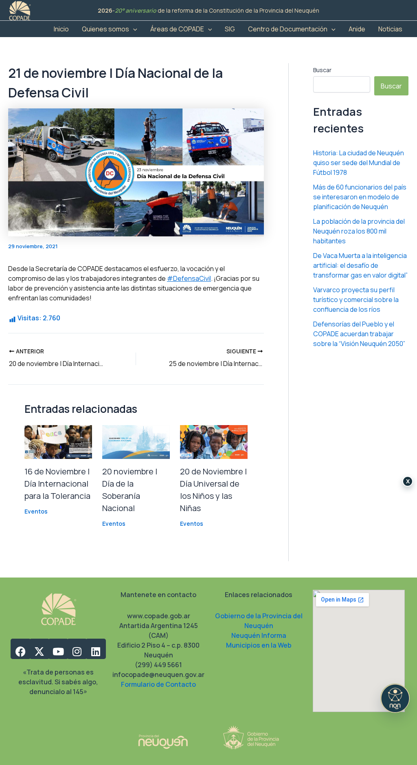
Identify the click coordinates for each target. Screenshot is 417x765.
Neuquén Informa (258, 635)
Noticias (390, 28)
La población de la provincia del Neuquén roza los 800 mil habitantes (359, 231)
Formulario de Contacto (158, 684)
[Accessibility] (395, 698)
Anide (357, 28)
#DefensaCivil (189, 278)
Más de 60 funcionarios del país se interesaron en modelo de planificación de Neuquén (359, 197)
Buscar (322, 70)
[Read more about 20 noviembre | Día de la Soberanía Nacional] (136, 441)
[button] (133, 29)
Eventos (36, 511)
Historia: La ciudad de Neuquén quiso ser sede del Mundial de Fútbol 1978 (358, 162)
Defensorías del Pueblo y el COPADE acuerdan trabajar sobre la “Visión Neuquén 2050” (359, 334)
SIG (230, 28)
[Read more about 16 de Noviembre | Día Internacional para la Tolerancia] (58, 441)
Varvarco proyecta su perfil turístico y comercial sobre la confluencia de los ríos (356, 299)
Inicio (61, 28)
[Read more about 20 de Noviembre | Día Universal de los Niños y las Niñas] (214, 441)
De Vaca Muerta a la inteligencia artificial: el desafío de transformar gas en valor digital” (360, 265)
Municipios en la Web (259, 645)
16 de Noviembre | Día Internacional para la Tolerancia (57, 483)
